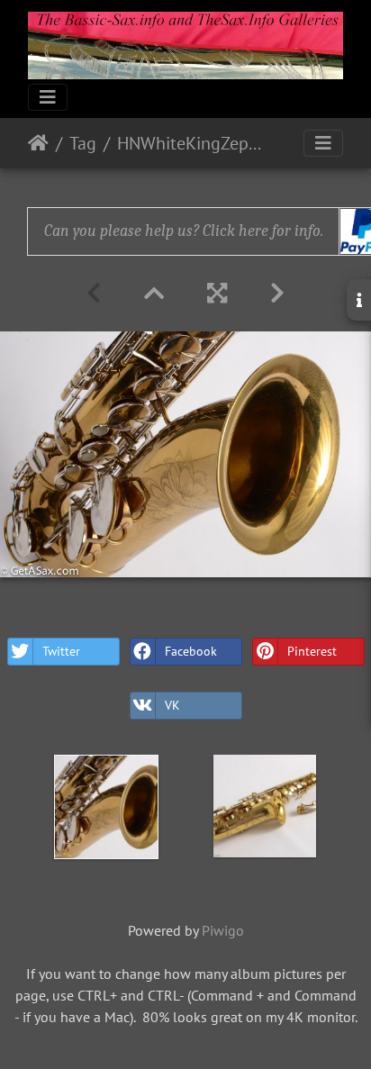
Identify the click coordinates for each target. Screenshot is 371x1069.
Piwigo (223, 930)
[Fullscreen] (217, 293)
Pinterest (312, 651)
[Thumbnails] (154, 293)
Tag (82, 143)
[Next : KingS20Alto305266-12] (277, 293)
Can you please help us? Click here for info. (183, 231)
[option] (106, 807)
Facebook (191, 651)
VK (172, 705)
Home (38, 143)
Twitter (61, 651)
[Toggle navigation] (48, 97)
